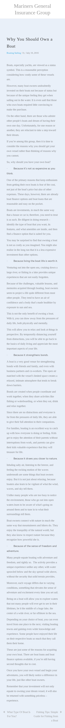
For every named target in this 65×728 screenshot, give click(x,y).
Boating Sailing (14, 53)
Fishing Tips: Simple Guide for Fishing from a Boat (46, 716)
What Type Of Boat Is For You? (18, 714)
